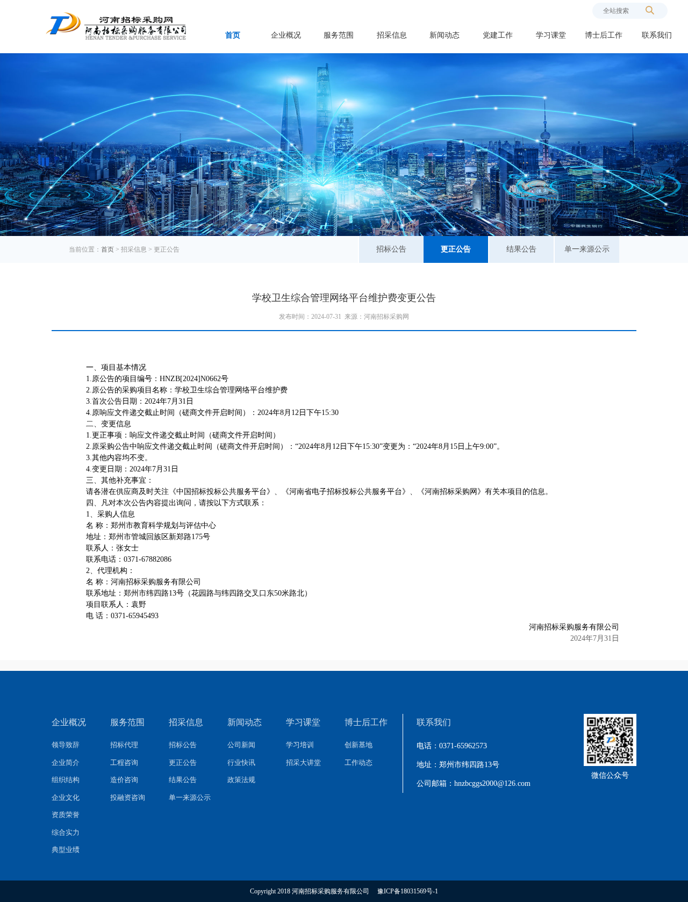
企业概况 (286, 35)
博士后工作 (603, 35)
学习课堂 (551, 35)
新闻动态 (444, 35)
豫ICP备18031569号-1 (407, 891)
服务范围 (339, 35)
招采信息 (392, 35)
